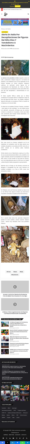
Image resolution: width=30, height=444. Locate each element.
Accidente (4, 408)
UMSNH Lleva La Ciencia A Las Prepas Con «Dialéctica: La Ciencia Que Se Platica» (19, 351)
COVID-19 (4, 412)
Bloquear (12, 6)
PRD (17, 415)
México (13, 415)
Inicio (3, 29)
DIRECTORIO (11, 434)
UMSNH (3, 417)
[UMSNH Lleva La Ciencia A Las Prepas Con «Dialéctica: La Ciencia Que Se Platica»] (5, 351)
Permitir (17, 6)
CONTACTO (23, 434)
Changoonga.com (15, 432)
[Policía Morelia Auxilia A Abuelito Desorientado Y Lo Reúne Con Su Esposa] (15, 393)
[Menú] (1, 14)
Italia (22, 271)
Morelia (3, 415)
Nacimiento (15, 274)
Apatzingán (14, 408)
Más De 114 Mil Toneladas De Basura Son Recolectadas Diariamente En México (19, 332)
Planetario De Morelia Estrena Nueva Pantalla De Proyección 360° (19, 344)
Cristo (9, 271)
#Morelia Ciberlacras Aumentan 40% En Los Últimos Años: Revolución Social (19, 338)
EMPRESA (6, 434)
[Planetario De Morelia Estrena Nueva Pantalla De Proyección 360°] (5, 345)
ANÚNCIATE (17, 434)
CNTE (14, 410)
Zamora (17, 417)
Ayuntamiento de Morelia (7, 410)
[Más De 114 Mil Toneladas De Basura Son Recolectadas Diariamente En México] (5, 332)
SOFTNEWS (8, 29)
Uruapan (8, 417)
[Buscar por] (28, 14)
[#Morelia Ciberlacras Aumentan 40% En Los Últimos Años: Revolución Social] (5, 338)
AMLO (9, 408)
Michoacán (25, 412)
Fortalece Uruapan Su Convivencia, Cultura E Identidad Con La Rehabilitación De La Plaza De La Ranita (19, 324)
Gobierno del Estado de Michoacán (14, 412)
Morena (8, 415)
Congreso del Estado (22, 410)
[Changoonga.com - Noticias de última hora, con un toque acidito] (5, 14)
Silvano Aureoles (23, 415)
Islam (15, 271)
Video (13, 417)
